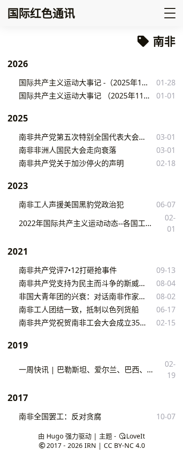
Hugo (54, 435)
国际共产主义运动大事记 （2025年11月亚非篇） (85, 96)
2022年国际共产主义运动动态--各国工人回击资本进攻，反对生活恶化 (88, 223)
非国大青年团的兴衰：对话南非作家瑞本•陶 (84, 296)
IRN (90, 445)
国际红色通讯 (41, 13)
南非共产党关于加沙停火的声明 (71, 163)
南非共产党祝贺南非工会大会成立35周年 (83, 323)
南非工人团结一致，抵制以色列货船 (79, 309)
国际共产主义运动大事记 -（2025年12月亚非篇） (85, 82)
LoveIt (135, 435)
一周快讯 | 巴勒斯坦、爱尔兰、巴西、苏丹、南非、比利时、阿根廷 (88, 369)
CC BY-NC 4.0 (124, 445)
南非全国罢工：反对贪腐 (60, 416)
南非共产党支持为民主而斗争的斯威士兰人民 (84, 283)
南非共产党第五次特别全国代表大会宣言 (83, 137)
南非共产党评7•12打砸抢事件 (68, 270)
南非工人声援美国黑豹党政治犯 (71, 204)
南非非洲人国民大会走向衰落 (67, 150)
